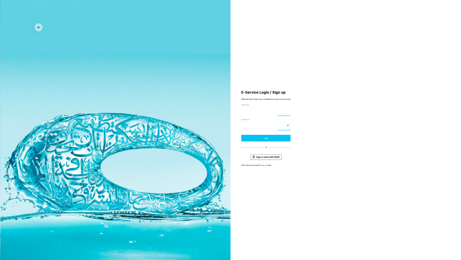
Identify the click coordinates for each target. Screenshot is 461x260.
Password (245, 119)
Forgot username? (284, 115)
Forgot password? (284, 130)
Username (245, 105)
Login (266, 138)
